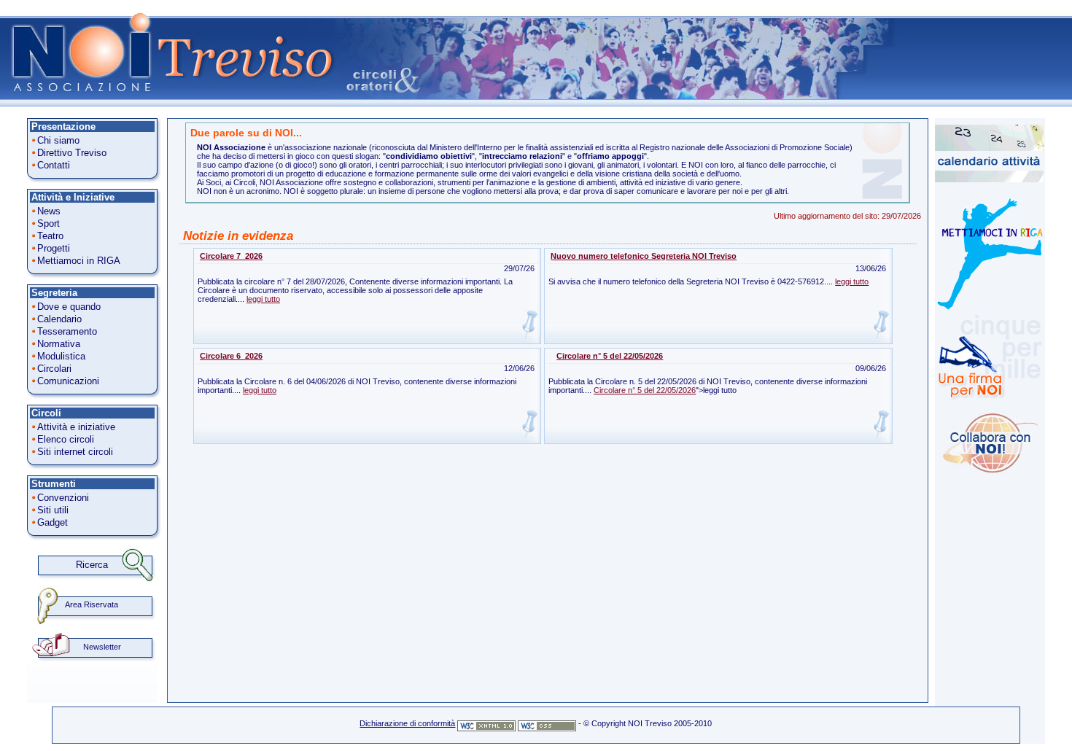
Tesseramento (67, 331)
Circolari (54, 368)
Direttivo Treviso (71, 152)
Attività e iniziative (76, 426)
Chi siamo (58, 140)
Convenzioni (63, 497)
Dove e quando (69, 306)
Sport (48, 223)
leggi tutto (263, 299)
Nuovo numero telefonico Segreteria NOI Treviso (644, 256)
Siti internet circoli (75, 451)
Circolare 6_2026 (231, 355)
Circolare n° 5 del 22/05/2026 (609, 355)
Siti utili (53, 510)
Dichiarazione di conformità (407, 723)
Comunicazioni (68, 381)
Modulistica (61, 356)
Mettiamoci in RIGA (78, 260)
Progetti (53, 248)
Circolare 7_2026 (231, 256)
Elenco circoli (65, 439)
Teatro (50, 235)
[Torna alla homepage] (167, 103)
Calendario (59, 319)
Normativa (58, 343)
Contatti (53, 165)
